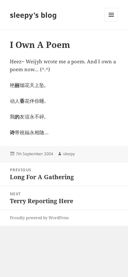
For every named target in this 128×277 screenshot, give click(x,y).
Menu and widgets (111, 21)
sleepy (69, 154)
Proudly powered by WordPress (39, 218)
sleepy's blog (33, 15)
